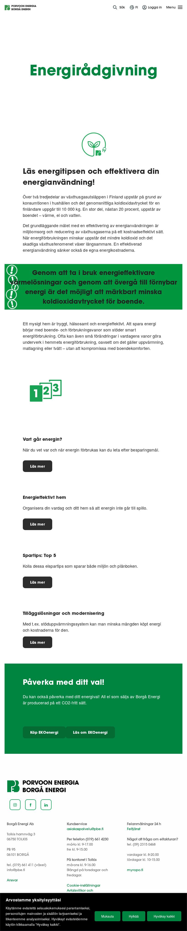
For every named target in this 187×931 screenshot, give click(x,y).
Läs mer (37, 466)
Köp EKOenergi (44, 732)
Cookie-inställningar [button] (83, 885)
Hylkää (134, 916)
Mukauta (107, 916)
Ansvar (12, 880)
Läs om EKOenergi (90, 732)
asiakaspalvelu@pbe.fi (85, 829)
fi (136, 7)
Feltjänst (133, 829)
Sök (122, 7)
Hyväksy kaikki (164, 916)
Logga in (155, 7)
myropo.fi (135, 870)
